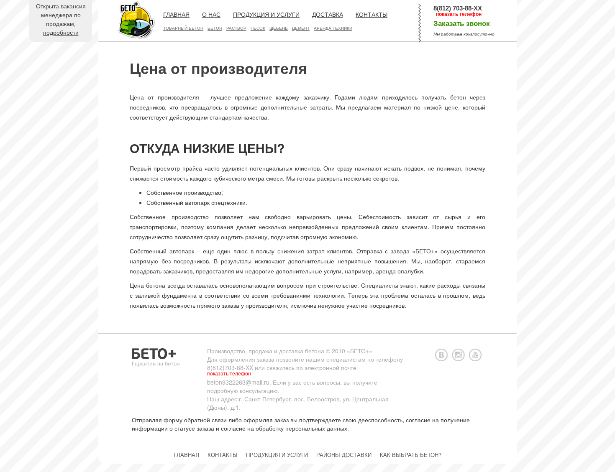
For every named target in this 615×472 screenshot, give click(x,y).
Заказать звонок (461, 24)
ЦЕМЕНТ (301, 28)
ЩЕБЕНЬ (278, 28)
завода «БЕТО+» (414, 251)
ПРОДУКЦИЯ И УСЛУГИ (266, 14)
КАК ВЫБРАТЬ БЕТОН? (410, 455)
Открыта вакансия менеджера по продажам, (61, 19)
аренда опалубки (399, 271)
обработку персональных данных (301, 428)
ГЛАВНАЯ (176, 14)
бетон (458, 97)
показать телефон (459, 14)
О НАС (211, 14)
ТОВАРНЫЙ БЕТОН (183, 28)
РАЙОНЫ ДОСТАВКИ (344, 455)
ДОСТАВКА (327, 14)
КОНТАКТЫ (371, 14)
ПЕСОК (258, 28)
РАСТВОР (236, 28)
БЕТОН (215, 28)
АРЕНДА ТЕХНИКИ (333, 28)
